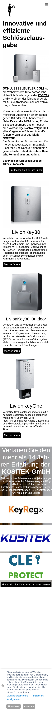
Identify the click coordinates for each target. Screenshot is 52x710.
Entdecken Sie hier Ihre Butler (26, 170)
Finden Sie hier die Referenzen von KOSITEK (26, 584)
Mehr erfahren (12, 264)
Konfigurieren (13, 699)
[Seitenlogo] (11, 10)
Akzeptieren (13, 706)
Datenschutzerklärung (17, 696)
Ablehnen (29, 706)
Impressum (38, 696)
